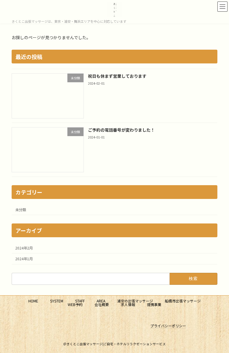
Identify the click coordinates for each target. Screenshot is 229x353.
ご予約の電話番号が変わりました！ (121, 130)
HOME (33, 300)
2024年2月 (24, 248)
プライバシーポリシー (168, 325)
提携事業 (154, 304)
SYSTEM (56, 300)
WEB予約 (75, 304)
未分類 (20, 209)
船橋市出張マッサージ (183, 300)
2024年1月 (24, 258)
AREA (101, 300)
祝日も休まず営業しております (117, 76)
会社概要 (102, 304)
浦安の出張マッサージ (135, 300)
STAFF (80, 300)
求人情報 (128, 304)
